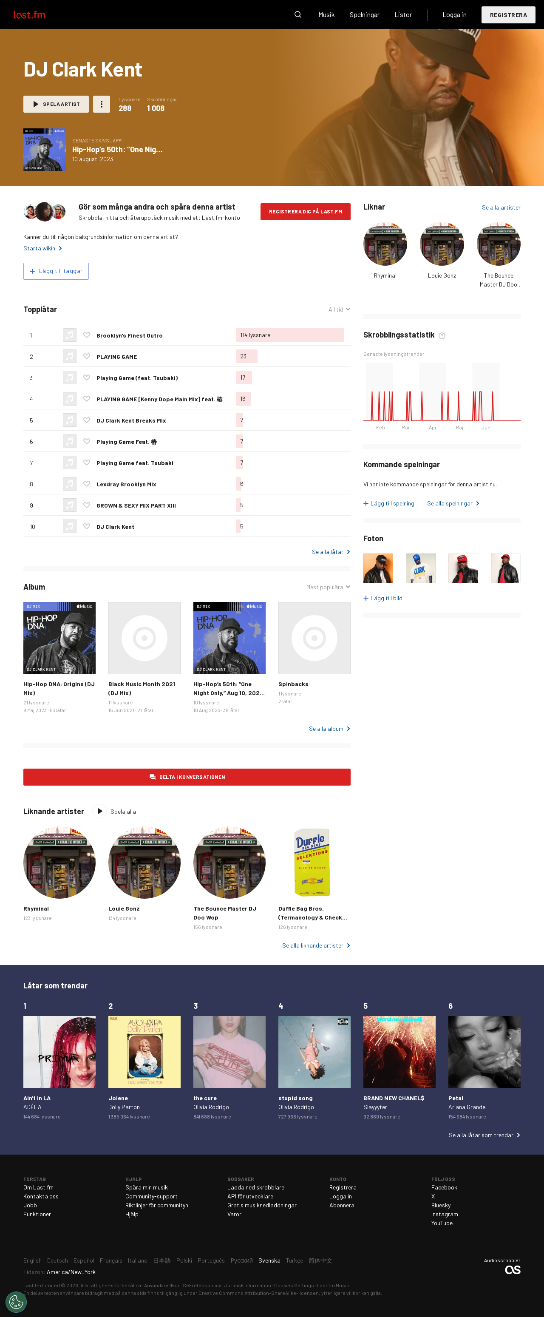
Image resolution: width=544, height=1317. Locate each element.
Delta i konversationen (192, 777)
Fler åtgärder (101, 104)
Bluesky (440, 1205)
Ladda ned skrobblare (255, 1187)
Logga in (454, 14)
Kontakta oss (41, 1196)
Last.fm (39, 14)
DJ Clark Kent (115, 526)
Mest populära (324, 587)
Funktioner (37, 1214)
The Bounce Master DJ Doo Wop (498, 284)
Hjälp (132, 1214)
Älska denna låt (87, 335)
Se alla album (326, 728)
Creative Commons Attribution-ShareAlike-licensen (258, 1293)
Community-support (151, 1196)
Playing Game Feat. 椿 (126, 441)
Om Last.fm (38, 1187)
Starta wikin (39, 248)
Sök (298, 14)
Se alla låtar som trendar (481, 1134)
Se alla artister (501, 207)
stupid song (295, 1097)
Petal (455, 1097)
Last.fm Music (333, 1285)
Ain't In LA (37, 1097)
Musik (326, 14)
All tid (340, 309)
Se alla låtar (327, 551)
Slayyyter (375, 1106)
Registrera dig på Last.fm (305, 211)
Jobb (30, 1205)
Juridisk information (247, 1285)
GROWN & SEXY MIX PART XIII (136, 505)
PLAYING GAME (116, 356)
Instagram (444, 1214)
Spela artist (61, 104)
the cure (205, 1097)
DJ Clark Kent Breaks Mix (131, 420)
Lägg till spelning (392, 503)
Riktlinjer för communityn (156, 1205)
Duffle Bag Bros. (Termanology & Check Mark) (310, 917)
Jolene (118, 1097)
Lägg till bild (386, 598)
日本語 (162, 1260)
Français (111, 1260)
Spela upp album (44, 149)
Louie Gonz (442, 275)
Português (211, 1260)
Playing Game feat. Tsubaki (134, 462)
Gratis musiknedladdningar (262, 1205)
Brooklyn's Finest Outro (129, 335)
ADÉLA (32, 1106)
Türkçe (294, 1260)
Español (84, 1260)
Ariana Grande (466, 1106)
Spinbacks (293, 683)
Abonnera (341, 1205)
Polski (184, 1260)
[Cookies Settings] (16, 1302)
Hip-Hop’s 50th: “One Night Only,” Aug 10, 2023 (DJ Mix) (228, 692)
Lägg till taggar (60, 270)
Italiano (137, 1260)
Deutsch (57, 1260)
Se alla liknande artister (312, 945)
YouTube (442, 1222)
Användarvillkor (162, 1285)
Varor (234, 1214)
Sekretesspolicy (202, 1285)
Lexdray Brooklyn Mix (126, 484)
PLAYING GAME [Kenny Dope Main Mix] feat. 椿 (159, 399)
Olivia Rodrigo (211, 1106)
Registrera (508, 14)
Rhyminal (385, 275)
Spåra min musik (146, 1187)
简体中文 (320, 1260)
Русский (241, 1260)
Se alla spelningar (450, 503)
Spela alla (123, 811)
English (32, 1260)
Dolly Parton (124, 1106)
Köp (36, 661)
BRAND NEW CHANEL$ (394, 1097)
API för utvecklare (250, 1196)
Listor (403, 14)
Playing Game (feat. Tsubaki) (137, 377)
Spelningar (365, 14)
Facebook (444, 1187)
